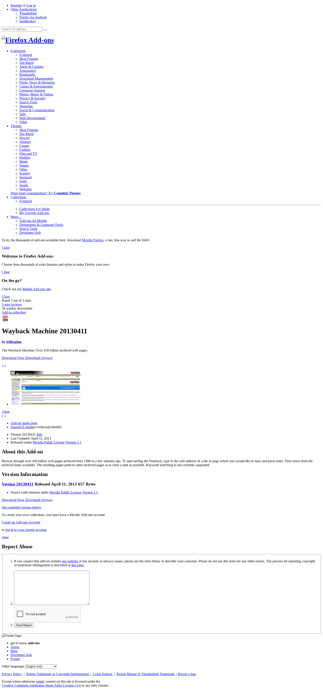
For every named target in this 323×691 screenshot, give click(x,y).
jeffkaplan (14, 342)
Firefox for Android (33, 17)
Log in (31, 5)
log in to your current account (25, 530)
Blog (14, 651)
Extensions (18, 51)
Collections (18, 197)
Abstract (25, 142)
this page (77, 565)
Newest (24, 138)
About (15, 647)
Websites (25, 189)
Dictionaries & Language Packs (41, 225)
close (5, 537)
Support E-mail (21, 427)
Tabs (22, 114)
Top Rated (26, 63)
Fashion (24, 150)
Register (16, 5)
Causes (24, 146)
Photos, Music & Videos (36, 94)
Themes (16, 126)
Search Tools (28, 102)
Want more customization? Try (46, 193)
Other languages (13, 666)
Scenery (25, 173)
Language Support (32, 90)
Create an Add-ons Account (21, 522)
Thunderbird (28, 13)
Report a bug (187, 674)
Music (23, 161)
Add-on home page (24, 423)
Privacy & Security (32, 98)
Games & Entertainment (36, 86)
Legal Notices (103, 674)
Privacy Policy (12, 674)
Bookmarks (27, 74)
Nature (24, 165)
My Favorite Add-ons (34, 213)
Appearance (27, 70)
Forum (15, 659)
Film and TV (28, 153)
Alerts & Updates (31, 67)
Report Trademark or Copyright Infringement (58, 674)
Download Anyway (39, 358)
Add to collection (14, 312)
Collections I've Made (34, 209)
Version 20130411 (18, 484)
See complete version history (22, 507)
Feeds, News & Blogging (37, 82)
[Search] (45, 30)
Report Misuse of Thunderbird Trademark (145, 674)
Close (6, 247)
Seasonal (25, 177)
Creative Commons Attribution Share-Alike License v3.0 (42, 685)
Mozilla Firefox (92, 240)
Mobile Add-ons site (36, 289)
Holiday (25, 157)
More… (16, 217)
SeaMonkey (27, 21)
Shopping (26, 106)
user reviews (12, 304)
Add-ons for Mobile (33, 221)
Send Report (24, 625)
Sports (23, 185)
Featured (25, 55)
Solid (23, 181)
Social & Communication (36, 110)
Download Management (36, 78)
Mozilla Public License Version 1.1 (57, 442)
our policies (70, 561)
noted (40, 681)
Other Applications (24, 9)
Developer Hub (30, 233)
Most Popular (28, 59)
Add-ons (40, 40)
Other (23, 122)
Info (39, 434)
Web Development (32, 118)
